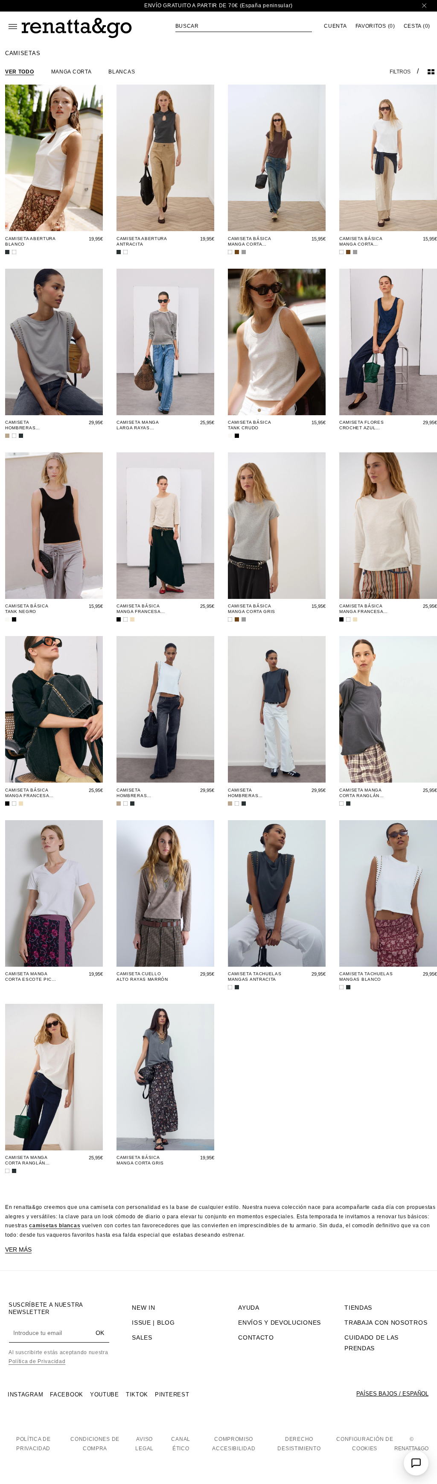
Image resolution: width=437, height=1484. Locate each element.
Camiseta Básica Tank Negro (26, 609)
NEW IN (143, 1307)
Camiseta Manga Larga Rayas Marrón (138, 425)
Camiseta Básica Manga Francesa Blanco (361, 609)
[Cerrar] (424, 6)
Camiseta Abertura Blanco (30, 241)
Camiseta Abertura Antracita (142, 241)
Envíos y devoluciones (279, 1322)
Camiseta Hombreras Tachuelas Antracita (243, 793)
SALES (142, 1337)
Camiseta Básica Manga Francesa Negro (27, 793)
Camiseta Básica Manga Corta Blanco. (360, 241)
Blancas (121, 72)
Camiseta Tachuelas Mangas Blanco (366, 976)
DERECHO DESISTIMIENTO (298, 1444)
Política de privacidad (33, 1444)
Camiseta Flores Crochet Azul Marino (361, 425)
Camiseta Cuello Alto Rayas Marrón (142, 976)
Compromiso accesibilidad (233, 1444)
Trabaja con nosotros (385, 1322)
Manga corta (71, 72)
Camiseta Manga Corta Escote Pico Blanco (30, 976)
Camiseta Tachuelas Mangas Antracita (255, 976)
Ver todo (19, 72)
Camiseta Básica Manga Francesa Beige (138, 609)
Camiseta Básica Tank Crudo (249, 425)
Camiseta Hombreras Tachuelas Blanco (141, 793)
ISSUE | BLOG (153, 1322)
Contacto (256, 1337)
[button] (243, 26)
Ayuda (248, 1307)
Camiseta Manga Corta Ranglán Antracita (360, 793)
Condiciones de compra (94, 1444)
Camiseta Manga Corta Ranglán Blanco (26, 1160)
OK (100, 1332)
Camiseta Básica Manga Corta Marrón (249, 241)
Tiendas (358, 1307)
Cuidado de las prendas (371, 1343)
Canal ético (180, 1444)
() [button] (375, 26)
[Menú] (12, 26)
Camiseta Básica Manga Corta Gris (251, 609)
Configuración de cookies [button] (364, 1444)
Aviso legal (144, 1444)
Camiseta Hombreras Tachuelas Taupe (28, 425)
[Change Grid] (431, 72)
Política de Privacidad (37, 1361)
